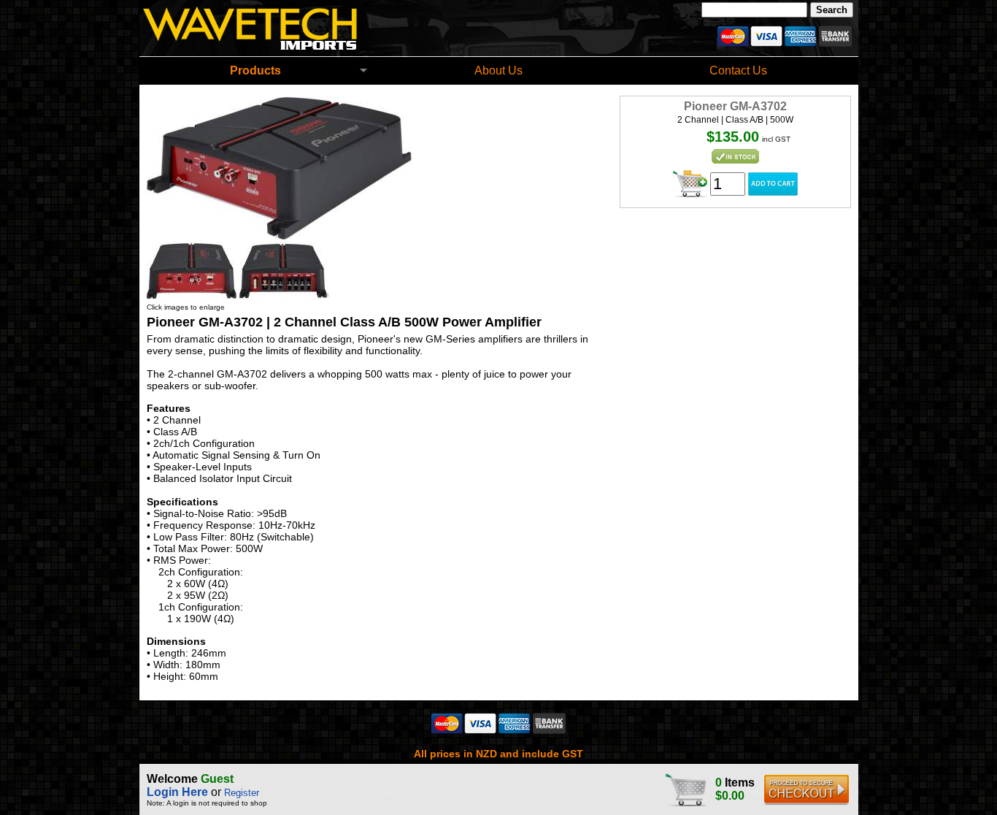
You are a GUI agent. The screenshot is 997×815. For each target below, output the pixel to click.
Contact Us (738, 70)
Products (255, 70)
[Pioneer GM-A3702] (279, 238)
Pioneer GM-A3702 (735, 106)
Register (241, 792)
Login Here (177, 792)
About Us (498, 70)
